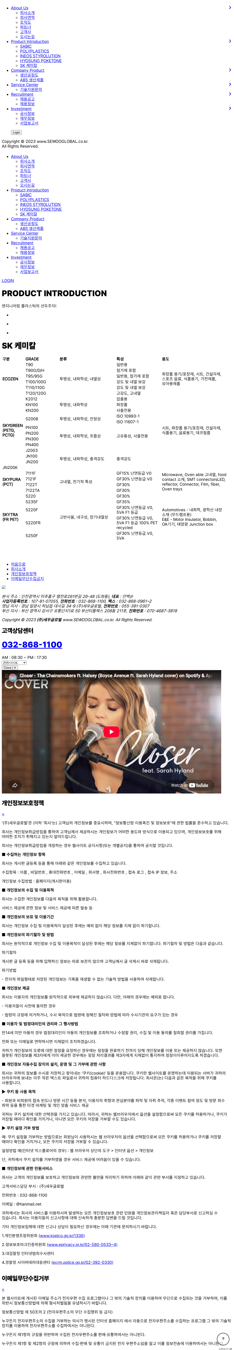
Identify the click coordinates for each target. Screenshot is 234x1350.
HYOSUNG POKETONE (41, 60)
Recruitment (22, 242)
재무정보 (27, 118)
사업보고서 (29, 123)
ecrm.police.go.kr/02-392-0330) (83, 1262)
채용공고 (27, 99)
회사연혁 (27, 17)
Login (16, 132)
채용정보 (27, 103)
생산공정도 (29, 75)
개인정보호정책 (24, 573)
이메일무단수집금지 (27, 578)
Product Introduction (30, 190)
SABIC (26, 46)
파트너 (25, 27)
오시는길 (27, 36)
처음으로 (18, 564)
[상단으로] (223, 1339)
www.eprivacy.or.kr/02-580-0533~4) (82, 1244)
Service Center (24, 233)
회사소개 (27, 12)
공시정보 (27, 113)
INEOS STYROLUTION (40, 55)
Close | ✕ (10, 667)
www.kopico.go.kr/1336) (62, 1235)
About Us (19, 156)
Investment (21, 257)
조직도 (25, 22)
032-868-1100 (32, 644)
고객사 (25, 31)
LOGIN (8, 280)
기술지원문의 (31, 89)
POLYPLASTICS (34, 51)
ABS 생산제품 (32, 79)
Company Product (27, 218)
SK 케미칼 (28, 65)
